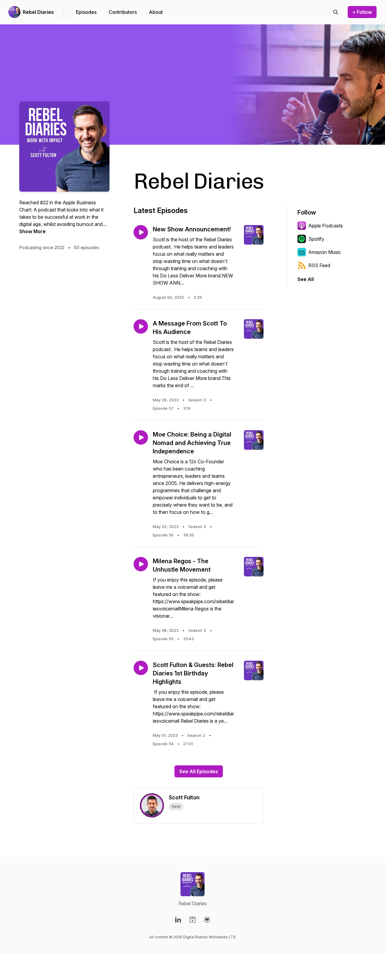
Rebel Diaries (38, 12)
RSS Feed (319, 265)
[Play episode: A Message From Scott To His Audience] (141, 326)
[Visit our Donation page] (207, 920)
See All (305, 279)
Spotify (316, 239)
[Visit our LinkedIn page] (178, 920)
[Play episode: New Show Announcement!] (141, 232)
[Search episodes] (335, 12)
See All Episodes (198, 771)
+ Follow (362, 12)
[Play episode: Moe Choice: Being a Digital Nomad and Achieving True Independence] (141, 437)
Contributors (123, 12)
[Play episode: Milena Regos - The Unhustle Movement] (141, 564)
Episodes (86, 12)
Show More (32, 231)
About (156, 12)
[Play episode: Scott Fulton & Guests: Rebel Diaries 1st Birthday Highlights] (141, 668)
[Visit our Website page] (192, 920)
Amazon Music (324, 252)
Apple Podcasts (325, 226)
